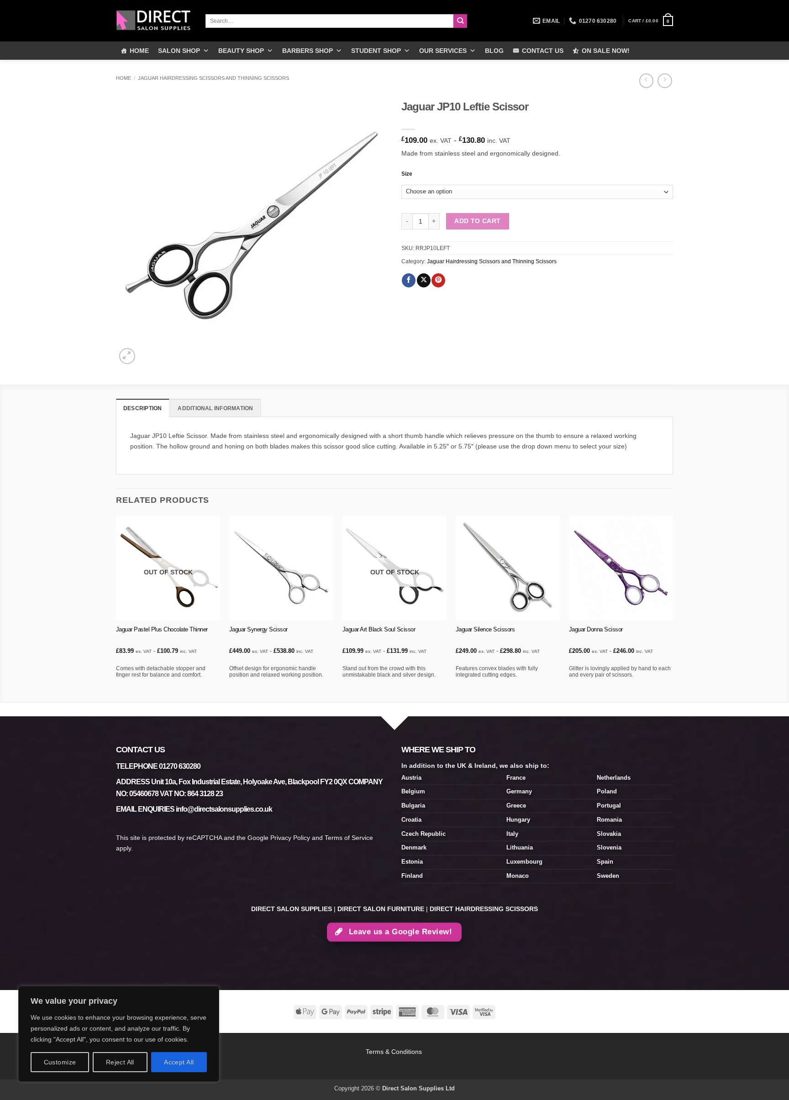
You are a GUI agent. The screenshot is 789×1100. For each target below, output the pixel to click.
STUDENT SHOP (376, 50)
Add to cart (477, 220)
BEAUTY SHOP (241, 50)
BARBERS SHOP (307, 50)
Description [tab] (142, 408)
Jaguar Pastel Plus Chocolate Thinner (162, 629)
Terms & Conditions (395, 1051)
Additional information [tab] (215, 408)
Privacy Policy (290, 837)
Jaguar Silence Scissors (485, 629)
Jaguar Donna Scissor (596, 629)
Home (123, 78)
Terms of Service (349, 837)
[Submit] (460, 21)
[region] (118, 1034)
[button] (650, 21)
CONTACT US (542, 50)
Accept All (179, 1062)
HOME (139, 50)
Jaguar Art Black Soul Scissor (379, 629)
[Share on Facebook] (409, 280)
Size (406, 174)
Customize (60, 1062)
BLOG (494, 50)
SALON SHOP (179, 50)
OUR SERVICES (443, 50)
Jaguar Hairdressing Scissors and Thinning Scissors (213, 78)
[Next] (672, 608)
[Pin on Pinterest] (438, 280)
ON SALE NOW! (606, 50)
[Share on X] (424, 280)
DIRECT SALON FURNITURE (380, 908)
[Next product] (646, 80)
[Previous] (116, 608)
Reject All (120, 1062)
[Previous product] (665, 80)
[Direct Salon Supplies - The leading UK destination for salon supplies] (154, 20)
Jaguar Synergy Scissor (258, 629)
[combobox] (329, 21)
